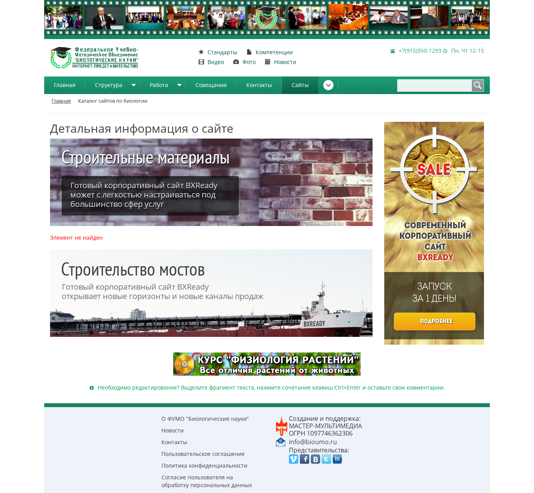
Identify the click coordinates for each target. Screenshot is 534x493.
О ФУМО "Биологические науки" (205, 418)
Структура (108, 85)
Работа (159, 85)
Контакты (259, 85)
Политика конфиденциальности (204, 465)
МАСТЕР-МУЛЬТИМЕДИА (325, 426)
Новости (172, 430)
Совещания (211, 85)
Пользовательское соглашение (203, 453)
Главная (64, 85)
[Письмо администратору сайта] (280, 441)
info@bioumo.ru (313, 442)
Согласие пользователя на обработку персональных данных (206, 481)
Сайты (300, 85)
